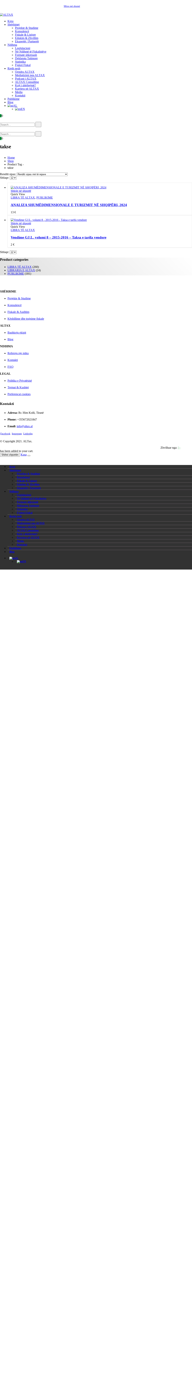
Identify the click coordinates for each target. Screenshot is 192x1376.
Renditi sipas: (8, 174)
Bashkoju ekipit (17, 332)
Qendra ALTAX (24, 71)
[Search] (38, 124)
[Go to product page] (100, 187)
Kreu (11, 21)
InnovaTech (185, 447)
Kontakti (20, 95)
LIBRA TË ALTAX (23, 197)
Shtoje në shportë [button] (21, 190)
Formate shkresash (26, 55)
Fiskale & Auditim (18, 311)
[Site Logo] (6, 14)
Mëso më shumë (72, 6)
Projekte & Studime (26, 27)
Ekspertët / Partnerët (27, 41)
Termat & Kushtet (18, 387)
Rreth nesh (14, 68)
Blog (10, 102)
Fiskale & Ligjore (25, 34)
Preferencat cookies (19, 394)
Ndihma (12, 44)
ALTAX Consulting (27, 82)
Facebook (5, 433)
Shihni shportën (10, 454)
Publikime (14, 98)
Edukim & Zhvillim (26, 38)
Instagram (17, 433)
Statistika (20, 61)
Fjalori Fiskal (23, 65)
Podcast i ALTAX (25, 78)
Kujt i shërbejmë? (25, 85)
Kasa (24, 454)
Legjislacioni (22, 48)
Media (18, 92)
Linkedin (28, 433)
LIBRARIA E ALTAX (21, 270)
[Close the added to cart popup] (28, 455)
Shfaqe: (5, 177)
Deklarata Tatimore (26, 58)
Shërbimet (14, 24)
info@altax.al (25, 426)
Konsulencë (22, 31)
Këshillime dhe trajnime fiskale (26, 318)
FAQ (11, 366)
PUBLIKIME (44, 197)
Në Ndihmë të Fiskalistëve (30, 51)
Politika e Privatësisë (20, 380)
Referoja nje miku (18, 353)
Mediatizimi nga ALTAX (30, 75)
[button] (5, 119)
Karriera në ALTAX (27, 88)
